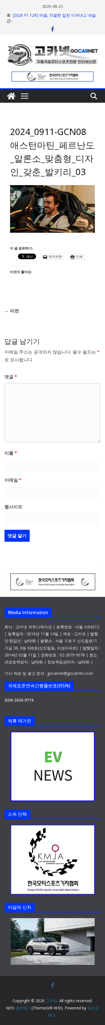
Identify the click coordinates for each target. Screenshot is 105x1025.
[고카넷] (11, 96)
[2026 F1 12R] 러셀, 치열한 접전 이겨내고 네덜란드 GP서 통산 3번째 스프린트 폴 (54, 18)
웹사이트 (13, 507)
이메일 (13, 480)
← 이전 (11, 311)
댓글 (10, 377)
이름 (10, 453)
